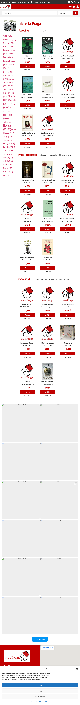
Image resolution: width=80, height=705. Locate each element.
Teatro (8, 168)
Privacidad (41, 702)
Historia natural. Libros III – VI (48, 343)
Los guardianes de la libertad (47, 181)
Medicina (7, 122)
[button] (77, 669)
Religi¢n (8, 157)
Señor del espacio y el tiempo (67, 95)
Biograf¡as (8, 43)
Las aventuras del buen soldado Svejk (68, 181)
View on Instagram (41, 639)
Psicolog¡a (8, 151)
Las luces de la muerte (67, 56)
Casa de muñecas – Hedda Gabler (27, 219)
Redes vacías (47, 219)
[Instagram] (72, 2)
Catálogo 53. (24, 278)
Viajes (6, 175)
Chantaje (27, 56)
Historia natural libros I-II (27, 343)
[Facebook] (69, 2)
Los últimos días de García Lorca (27, 134)
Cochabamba (27, 94)
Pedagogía (8, 140)
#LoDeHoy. (23, 30)
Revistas (8, 164)
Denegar (40, 691)
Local (11, 119)
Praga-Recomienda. (27, 154)
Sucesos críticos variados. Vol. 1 (67, 219)
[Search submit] (75, 13)
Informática (6, 111)
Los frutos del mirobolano (48, 258)
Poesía (9, 147)
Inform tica (12, 108)
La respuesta (47, 94)
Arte (8, 35)
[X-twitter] (75, 2)
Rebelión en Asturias (68, 304)
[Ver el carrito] (74, 6)
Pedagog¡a (8, 137)
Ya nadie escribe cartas (47, 133)
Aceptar (40, 685)
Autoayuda (9, 39)
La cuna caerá (47, 56)
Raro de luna (68, 343)
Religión (8, 161)
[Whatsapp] (78, 2)
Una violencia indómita (27, 257)
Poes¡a (9, 143)
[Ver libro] (27, 45)
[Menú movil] (70, 6)
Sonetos (27, 381)
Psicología (8, 154)
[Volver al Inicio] (5, 6)
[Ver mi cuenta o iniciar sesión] (77, 6)
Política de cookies (34, 702)
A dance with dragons (47, 381)
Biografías (8, 46)
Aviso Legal (47, 702)
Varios (8, 171)
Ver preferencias (40, 697)
